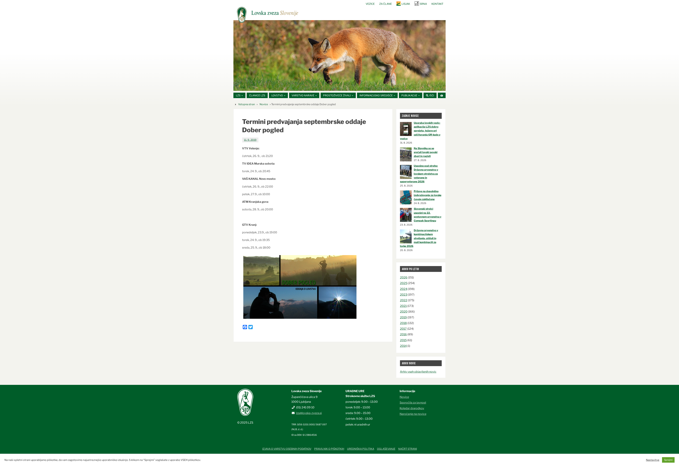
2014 (403, 346)
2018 (403, 323)
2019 (403, 317)
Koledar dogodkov (412, 408)
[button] (329, 86)
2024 (403, 289)
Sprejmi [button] (668, 459)
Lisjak (406, 3)
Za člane (385, 3)
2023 (403, 294)
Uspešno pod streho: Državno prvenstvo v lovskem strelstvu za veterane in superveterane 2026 (419, 173)
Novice (264, 104)
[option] (339, 55)
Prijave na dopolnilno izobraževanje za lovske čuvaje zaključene (427, 195)
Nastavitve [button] (652, 460)
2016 (403, 334)
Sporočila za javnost (413, 402)
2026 (403, 277)
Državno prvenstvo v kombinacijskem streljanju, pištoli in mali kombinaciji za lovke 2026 (419, 238)
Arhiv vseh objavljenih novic (418, 371)
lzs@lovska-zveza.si (309, 413)
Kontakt (437, 3)
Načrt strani (407, 448)
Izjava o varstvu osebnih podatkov (286, 448)
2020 (403, 311)
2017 (403, 328)
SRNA (423, 3)
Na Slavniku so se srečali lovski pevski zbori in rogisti (425, 152)
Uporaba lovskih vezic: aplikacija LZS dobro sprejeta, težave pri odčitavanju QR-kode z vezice (420, 130)
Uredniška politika (360, 448)
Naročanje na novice (413, 414)
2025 (403, 283)
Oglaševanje (386, 448)
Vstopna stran (246, 104)
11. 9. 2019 (250, 139)
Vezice (370, 3)
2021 (403, 306)
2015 (403, 340)
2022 (403, 300)
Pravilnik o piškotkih (329, 448)
